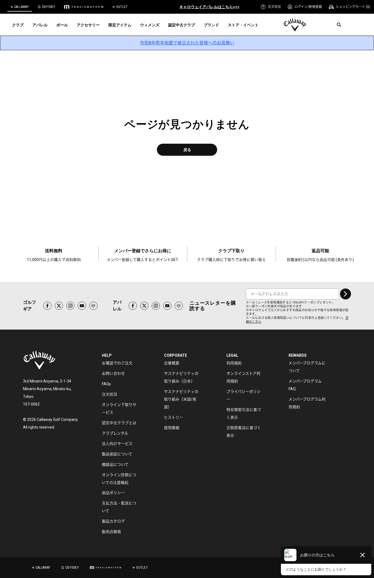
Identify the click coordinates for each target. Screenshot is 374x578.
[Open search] (338, 24)
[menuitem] (271, 6)
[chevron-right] (345, 293)
